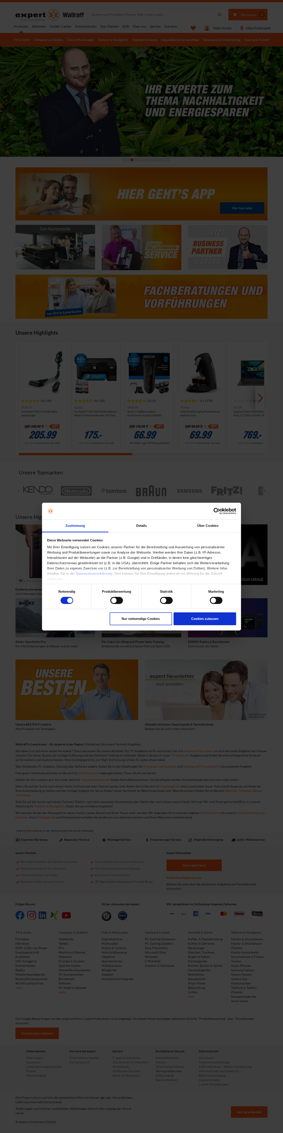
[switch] (116, 600)
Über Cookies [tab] (207, 525)
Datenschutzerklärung (94, 573)
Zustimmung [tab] (75, 525)
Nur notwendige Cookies (141, 619)
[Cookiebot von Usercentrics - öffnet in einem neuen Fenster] (216, 511)
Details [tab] (141, 525)
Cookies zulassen (204, 619)
